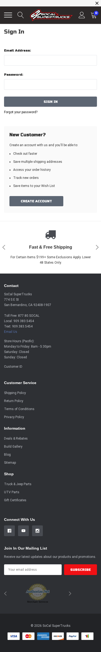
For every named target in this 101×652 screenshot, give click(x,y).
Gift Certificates (15, 500)
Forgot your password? (20, 112)
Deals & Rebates (16, 438)
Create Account (36, 201)
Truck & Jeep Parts (18, 484)
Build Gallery (13, 446)
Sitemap (10, 463)
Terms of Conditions (19, 409)
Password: (13, 74)
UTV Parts (11, 492)
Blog (7, 454)
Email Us (10, 332)
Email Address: (17, 50)
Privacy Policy (14, 417)
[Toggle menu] (8, 15)
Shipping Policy (15, 393)
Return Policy (13, 401)
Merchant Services (37, 602)
